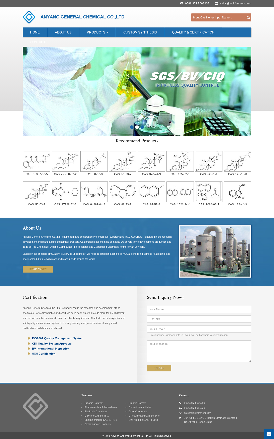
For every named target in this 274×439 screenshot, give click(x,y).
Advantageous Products (97, 424)
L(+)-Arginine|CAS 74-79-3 (143, 420)
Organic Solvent (137, 403)
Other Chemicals (138, 411)
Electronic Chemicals (96, 411)
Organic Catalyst (93, 403)
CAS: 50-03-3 (94, 174)
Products (96, 32)
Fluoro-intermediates (140, 407)
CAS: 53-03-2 (36, 204)
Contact (38, 42)
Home (35, 32)
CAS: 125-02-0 (180, 174)
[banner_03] (142, 127)
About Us (63, 32)
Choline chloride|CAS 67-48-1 (100, 420)
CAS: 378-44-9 (151, 174)
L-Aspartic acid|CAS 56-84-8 (144, 415)
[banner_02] (137, 127)
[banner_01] (132, 127)
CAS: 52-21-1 (208, 174)
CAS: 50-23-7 (122, 174)
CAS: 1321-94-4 (180, 204)
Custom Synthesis (140, 32)
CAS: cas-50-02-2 (65, 174)
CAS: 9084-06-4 (209, 204)
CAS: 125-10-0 (237, 174)
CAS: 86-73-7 (122, 204)
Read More (37, 269)
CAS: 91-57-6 (151, 204)
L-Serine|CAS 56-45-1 (96, 415)
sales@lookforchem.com (235, 3)
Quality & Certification (193, 32)
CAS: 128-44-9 (237, 204)
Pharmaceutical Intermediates (100, 407)
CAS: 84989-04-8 (94, 204)
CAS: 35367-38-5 (37, 174)
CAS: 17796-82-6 (65, 204)
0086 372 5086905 (197, 3)
